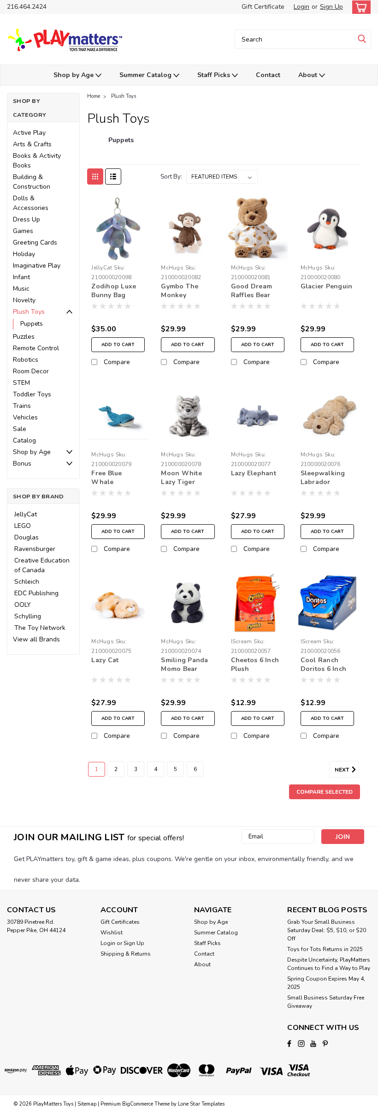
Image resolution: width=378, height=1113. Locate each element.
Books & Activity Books (37, 160)
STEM (21, 382)
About (308, 75)
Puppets (31, 324)
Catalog (24, 440)
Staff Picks (214, 75)
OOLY (22, 604)
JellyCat (25, 514)
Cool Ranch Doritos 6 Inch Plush (324, 665)
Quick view (118, 253)
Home (93, 96)
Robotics (25, 359)
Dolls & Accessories (30, 203)
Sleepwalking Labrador (323, 477)
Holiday (24, 254)
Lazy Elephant (253, 473)
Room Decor (31, 371)
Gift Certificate (263, 6)
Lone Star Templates (201, 1104)
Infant (21, 277)
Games (23, 231)
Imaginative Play (36, 265)
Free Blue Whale (106, 477)
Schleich (26, 581)
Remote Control (36, 348)
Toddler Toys (32, 394)
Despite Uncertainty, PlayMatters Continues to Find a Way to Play (328, 964)
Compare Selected (324, 792)
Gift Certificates (120, 922)
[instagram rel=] (301, 1043)
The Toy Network (39, 627)
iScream (241, 641)
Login (301, 6)
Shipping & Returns (125, 953)
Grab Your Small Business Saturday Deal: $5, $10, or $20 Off (326, 930)
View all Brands (36, 639)
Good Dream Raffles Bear (251, 290)
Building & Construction (31, 182)
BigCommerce (137, 1104)
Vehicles (25, 417)
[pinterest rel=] (325, 1043)
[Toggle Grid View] (95, 176)
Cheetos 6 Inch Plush (255, 664)
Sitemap (86, 1104)
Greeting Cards (35, 242)
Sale (19, 429)
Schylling (27, 616)
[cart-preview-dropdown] (359, 7)
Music (21, 288)
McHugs (172, 267)
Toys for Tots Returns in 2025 (325, 949)
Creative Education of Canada (42, 565)
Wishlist (111, 932)
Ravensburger (34, 549)
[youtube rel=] (313, 1043)
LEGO (22, 525)
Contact (268, 75)
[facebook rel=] (289, 1043)
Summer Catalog (146, 75)
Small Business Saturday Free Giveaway (325, 1002)
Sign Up (331, 6)
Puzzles (24, 336)
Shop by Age (74, 75)
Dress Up (26, 219)
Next (342, 769)
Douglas (26, 537)
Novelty (24, 300)
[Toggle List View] (113, 176)
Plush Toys (29, 311)
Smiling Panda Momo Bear (184, 664)
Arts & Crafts (32, 144)
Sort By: (171, 177)
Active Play (29, 132)
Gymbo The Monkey (179, 290)
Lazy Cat (104, 660)
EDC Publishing (36, 593)
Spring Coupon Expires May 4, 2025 (326, 983)
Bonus (22, 463)
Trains (22, 405)
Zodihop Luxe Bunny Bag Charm (113, 291)
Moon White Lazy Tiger (181, 477)
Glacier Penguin (327, 286)
